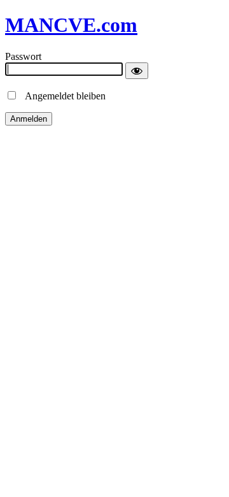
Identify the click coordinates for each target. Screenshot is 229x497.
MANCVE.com (71, 24)
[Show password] (136, 70)
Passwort (23, 56)
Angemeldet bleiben (62, 95)
